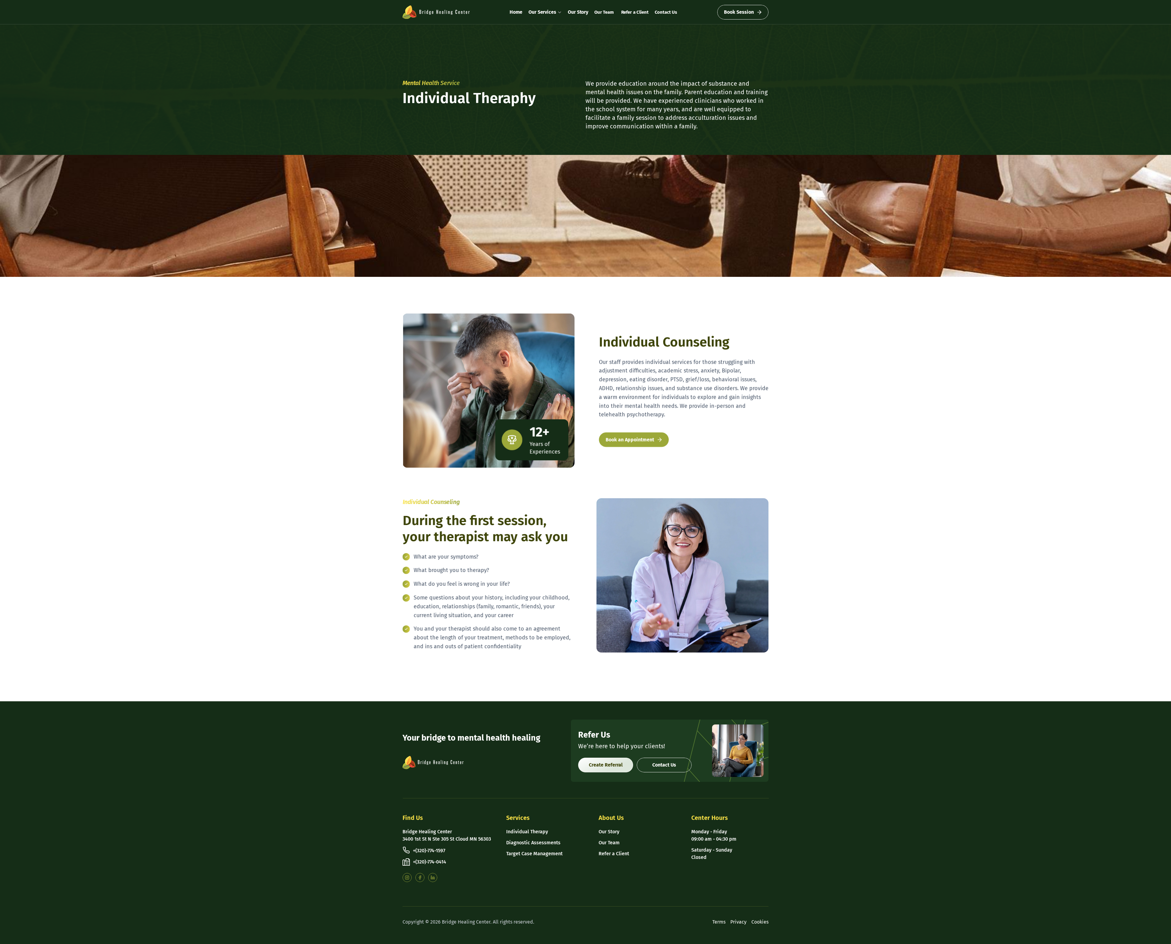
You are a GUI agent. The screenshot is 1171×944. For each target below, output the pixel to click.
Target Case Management (534, 853)
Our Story (578, 12)
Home (516, 12)
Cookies (759, 922)
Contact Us (666, 12)
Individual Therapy (527, 832)
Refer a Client (634, 12)
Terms (718, 922)
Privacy (738, 922)
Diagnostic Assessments (533, 843)
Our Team (604, 12)
